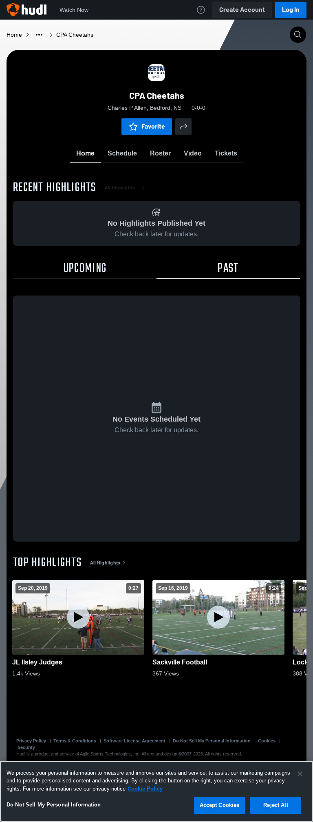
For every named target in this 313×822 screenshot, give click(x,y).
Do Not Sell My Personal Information (212, 740)
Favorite (153, 126)
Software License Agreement (134, 740)
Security (26, 747)
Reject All (275, 805)
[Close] (300, 774)
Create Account (242, 9)
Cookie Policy (145, 789)
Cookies (267, 740)
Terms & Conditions (74, 740)
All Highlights (120, 188)
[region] (156, 791)
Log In (291, 9)
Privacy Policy (31, 740)
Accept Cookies (220, 805)
